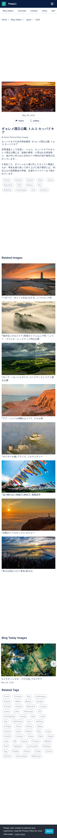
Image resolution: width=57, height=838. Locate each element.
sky (39, 185)
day (33, 716)
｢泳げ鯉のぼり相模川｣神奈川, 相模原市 (21, 494)
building (7, 190)
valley (39, 726)
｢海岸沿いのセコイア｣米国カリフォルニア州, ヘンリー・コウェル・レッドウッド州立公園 (28, 337)
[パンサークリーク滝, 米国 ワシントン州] (52, 96)
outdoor (44, 190)
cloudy (23, 716)
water (17, 701)
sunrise (7, 706)
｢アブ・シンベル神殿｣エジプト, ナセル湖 (22, 418)
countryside (32, 746)
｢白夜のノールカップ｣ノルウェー (18, 532)
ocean (43, 706)
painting (46, 746)
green (50, 736)
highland (18, 746)
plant (6, 746)
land (42, 716)
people (15, 751)
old (39, 711)
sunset (30, 180)
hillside (47, 741)
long (48, 731)
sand (18, 731)
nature (29, 185)
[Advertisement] (28, 51)
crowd (49, 751)
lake (16, 711)
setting (39, 721)
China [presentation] (44, 11)
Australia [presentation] (22, 11)
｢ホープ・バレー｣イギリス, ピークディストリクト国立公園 (28, 379)
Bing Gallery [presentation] (8, 11)
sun (29, 721)
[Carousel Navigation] (28, 665)
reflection (36, 756)
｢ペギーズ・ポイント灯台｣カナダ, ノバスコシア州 (27, 297)
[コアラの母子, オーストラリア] (4, 96)
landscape (21, 190)
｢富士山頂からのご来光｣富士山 (17, 571)
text (19, 185)
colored (19, 736)
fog (5, 751)
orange (7, 726)
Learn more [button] (20, 834)
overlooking (9, 716)
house (7, 180)
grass (30, 736)
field (40, 736)
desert (29, 731)
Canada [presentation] (33, 11)
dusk (40, 180)
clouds (19, 706)
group (38, 751)
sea (5, 721)
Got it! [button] (49, 831)
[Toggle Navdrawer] (52, 4)
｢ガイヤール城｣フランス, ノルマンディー (22, 456)
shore (18, 726)
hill (14, 741)
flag (39, 731)
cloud (50, 180)
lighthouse (17, 721)
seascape (28, 711)
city (33, 190)
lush (6, 741)
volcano (7, 756)
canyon (18, 180)
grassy (24, 741)
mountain (8, 185)
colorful (7, 736)
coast (6, 711)
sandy (29, 726)
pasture (35, 741)
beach (28, 701)
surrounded (21, 756)
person (27, 751)
